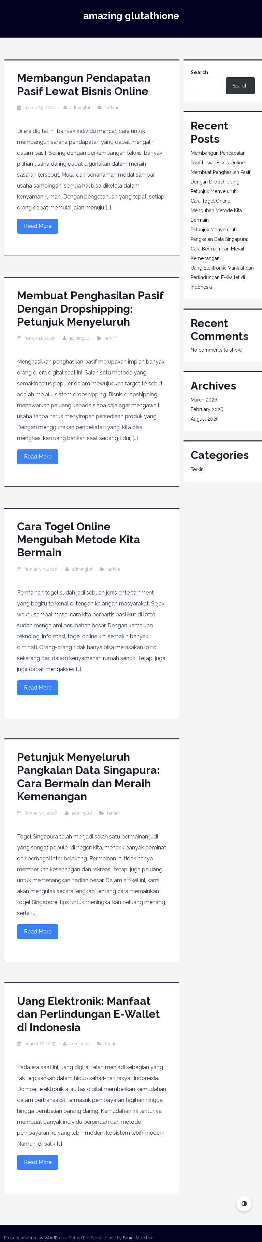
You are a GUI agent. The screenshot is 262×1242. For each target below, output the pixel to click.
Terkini (111, 107)
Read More (38, 226)
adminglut (80, 107)
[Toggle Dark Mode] (244, 1203)
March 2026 (204, 399)
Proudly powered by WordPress (35, 1237)
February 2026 (207, 409)
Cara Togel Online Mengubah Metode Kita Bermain (78, 539)
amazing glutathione (131, 16)
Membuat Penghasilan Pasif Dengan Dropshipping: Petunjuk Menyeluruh (90, 308)
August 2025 (204, 419)
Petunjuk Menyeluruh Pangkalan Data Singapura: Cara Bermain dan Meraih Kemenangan (88, 777)
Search (199, 72)
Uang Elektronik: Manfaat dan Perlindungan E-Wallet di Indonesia (88, 1014)
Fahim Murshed (138, 1237)
